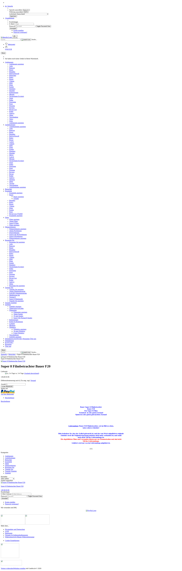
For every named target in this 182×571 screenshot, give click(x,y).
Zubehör (8, 305)
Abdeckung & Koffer (16, 308)
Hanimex (12, 89)
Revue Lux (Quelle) (16, 214)
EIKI (11, 83)
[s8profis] (6, 37)
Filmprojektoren (10, 227)
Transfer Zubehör (11, 303)
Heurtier (12, 91)
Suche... (34, 39)
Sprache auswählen (16, 10)
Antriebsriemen (10, 125)
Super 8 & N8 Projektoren (18, 234)
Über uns (33, 339)
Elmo (11, 85)
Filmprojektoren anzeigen (17, 229)
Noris (11, 98)
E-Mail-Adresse (6, 494)
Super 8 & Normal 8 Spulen (22, 318)
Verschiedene (13, 117)
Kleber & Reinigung (16, 322)
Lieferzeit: (4, 371)
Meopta (11, 94)
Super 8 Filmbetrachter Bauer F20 (12, 486)
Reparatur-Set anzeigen (17, 242)
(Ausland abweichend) (31, 373)
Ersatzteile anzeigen (15, 193)
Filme (7, 217)
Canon (11, 142)
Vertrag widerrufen (7, 568)
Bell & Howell (14, 73)
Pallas (11, 100)
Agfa (11, 66)
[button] (8, 48)
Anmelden (5, 498)
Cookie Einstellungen (12, 540)
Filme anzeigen (14, 219)
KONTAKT (18, 339)
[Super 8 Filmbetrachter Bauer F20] (13, 361)
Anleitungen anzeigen (16, 64)
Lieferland (13, 14)
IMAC (11, 155)
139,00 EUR (5, 490)
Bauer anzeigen (18, 197)
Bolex (11, 77)
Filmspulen (13, 310)
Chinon (11, 81)
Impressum (8, 533)
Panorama (12, 102)
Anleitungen (9, 62)
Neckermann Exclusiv (16, 96)
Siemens (12, 180)
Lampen (12, 323)
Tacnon (11, 183)
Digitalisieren (9, 339)
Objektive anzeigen (19, 329)
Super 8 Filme (14, 223)
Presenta (12, 106)
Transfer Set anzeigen (16, 289)
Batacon (12, 68)
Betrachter (12, 75)
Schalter (16, 198)
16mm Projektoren (15, 231)
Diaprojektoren (14, 233)
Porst (11, 104)
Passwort (12, 26)
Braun (11, 79)
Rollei (11, 111)
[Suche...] (26, 40)
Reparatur (26, 339)
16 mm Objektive (19, 331)
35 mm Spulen (18, 316)
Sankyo (11, 113)
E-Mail (11, 24)
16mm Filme (13, 221)
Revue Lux (13, 109)
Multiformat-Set (14, 295)
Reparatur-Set (9, 240)
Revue (11, 174)
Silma (11, 115)
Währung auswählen (16, 12)
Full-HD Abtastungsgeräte (18, 293)
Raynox (12, 108)
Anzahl (3, 384)
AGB (7, 531)
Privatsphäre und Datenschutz (15, 529)
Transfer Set (9, 287)
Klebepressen (13, 92)
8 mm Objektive (18, 333)
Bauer (11, 70)
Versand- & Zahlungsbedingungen (16, 535)
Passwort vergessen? (20, 32)
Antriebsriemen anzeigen (17, 127)
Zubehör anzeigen (15, 306)
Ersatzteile (8, 191)
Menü (3, 53)
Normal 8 (12, 297)
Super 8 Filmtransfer (16, 299)
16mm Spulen (18, 314)
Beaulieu (12, 72)
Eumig (11, 87)
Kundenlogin (9, 18)
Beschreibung (9, 398)
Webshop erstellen (19, 568)
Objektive (12, 327)
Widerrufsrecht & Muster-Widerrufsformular (19, 537)
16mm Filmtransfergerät (17, 291)
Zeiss (11, 121)
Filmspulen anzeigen (20, 312)
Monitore (12, 325)
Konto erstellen (18, 30)
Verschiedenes (14, 335)
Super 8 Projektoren (16, 236)
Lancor (11, 157)
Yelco (11, 119)
